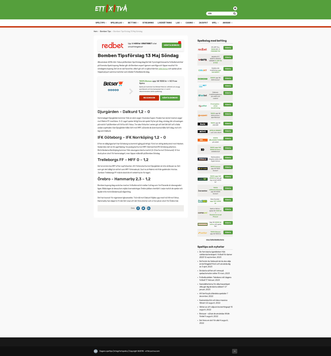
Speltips (100, 23)
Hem (96, 31)
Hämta (228, 48)
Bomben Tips (105, 31)
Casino (189, 23)
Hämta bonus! (171, 45)
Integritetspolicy (121, 351)
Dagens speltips (106, 351)
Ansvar (227, 23)
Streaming (148, 23)
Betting (132, 23)
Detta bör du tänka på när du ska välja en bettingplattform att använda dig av (215, 264)
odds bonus (163, 69)
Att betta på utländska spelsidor (213, 293)
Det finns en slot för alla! (209, 320)
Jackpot (203, 23)
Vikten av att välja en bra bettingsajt (214, 307)
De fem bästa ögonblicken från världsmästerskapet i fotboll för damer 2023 (215, 254)
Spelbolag (116, 23)
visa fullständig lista (215, 240)
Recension (149, 98)
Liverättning (165, 23)
